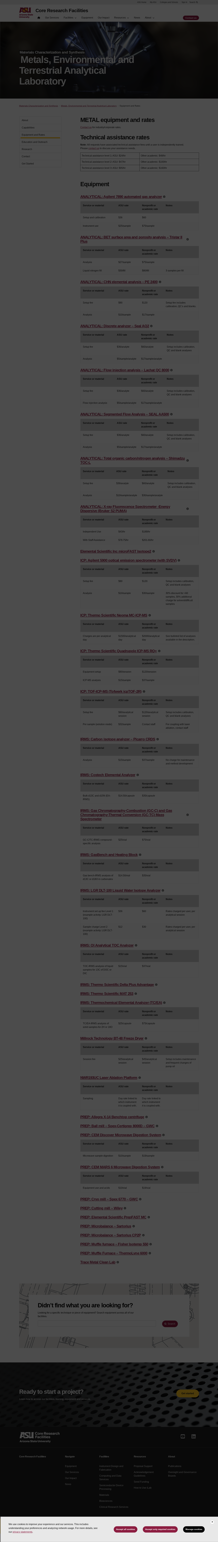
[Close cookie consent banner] (212, 1522)
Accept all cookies (125, 1529)
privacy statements (22, 1532)
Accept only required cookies (160, 1529)
